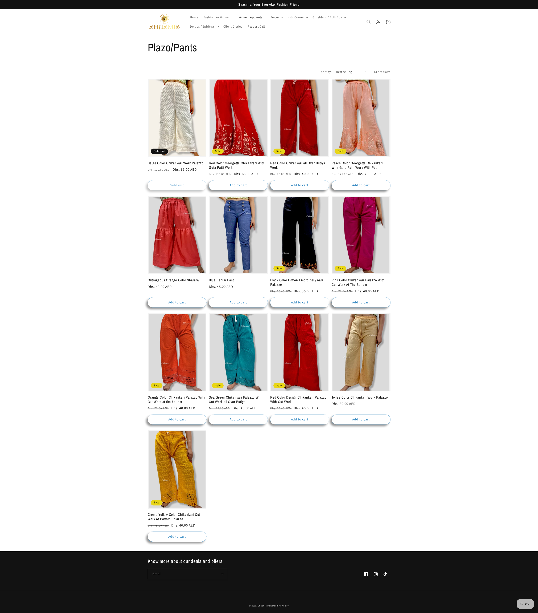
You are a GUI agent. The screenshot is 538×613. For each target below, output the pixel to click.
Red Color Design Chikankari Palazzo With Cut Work (298, 399)
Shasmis (262, 605)
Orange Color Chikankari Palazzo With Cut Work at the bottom (176, 399)
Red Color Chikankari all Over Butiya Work (297, 165)
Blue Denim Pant (221, 280)
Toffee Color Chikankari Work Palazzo (360, 397)
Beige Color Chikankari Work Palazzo (176, 163)
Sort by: (326, 72)
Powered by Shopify (278, 605)
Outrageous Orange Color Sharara (173, 280)
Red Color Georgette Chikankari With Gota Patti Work (237, 165)
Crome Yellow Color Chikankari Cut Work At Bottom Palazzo (174, 516)
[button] (218, 17)
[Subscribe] (222, 574)
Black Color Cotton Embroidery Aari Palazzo (296, 282)
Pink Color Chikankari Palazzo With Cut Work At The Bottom (358, 282)
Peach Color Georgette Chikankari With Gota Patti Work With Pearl (357, 165)
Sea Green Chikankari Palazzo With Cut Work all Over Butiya (235, 399)
